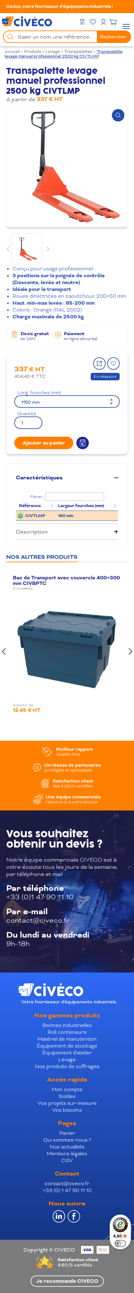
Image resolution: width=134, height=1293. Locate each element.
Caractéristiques (39, 478)
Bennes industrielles (67, 1025)
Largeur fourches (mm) (81, 506)
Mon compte (67, 1089)
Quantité (26, 413)
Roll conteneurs (67, 1032)
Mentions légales (67, 1153)
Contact (67, 1173)
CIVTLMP (35, 516)
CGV (67, 1160)
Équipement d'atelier (67, 1052)
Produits (32, 51)
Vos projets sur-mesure (67, 1103)
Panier (67, 1133)
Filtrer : (37, 496)
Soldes (67, 1096)
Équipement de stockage (67, 1046)
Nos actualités (67, 1146)
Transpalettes (78, 51)
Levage (52, 51)
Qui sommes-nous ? (67, 1140)
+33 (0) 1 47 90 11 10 (67, 1190)
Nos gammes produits (67, 1015)
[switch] (120, 1243)
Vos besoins (67, 1110)
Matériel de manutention (67, 1039)
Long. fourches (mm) (39, 392)
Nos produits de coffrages (67, 1066)
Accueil (12, 51)
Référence (30, 506)
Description (32, 531)
